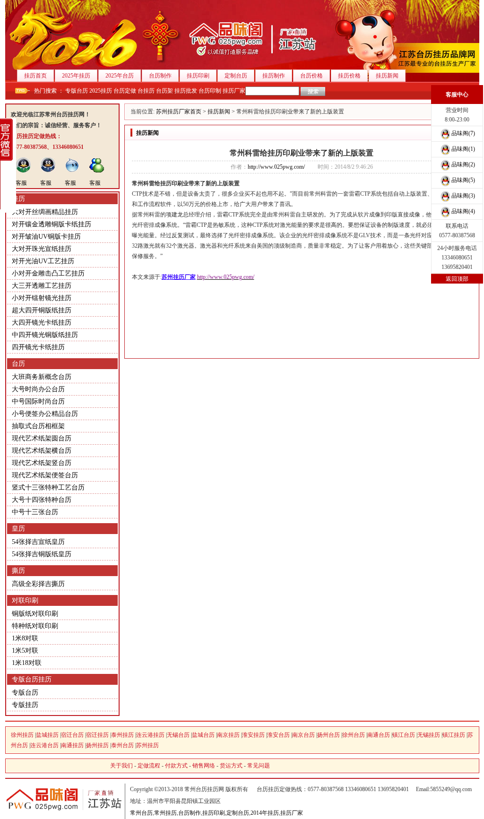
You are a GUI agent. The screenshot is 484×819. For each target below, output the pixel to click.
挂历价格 (349, 75)
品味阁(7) (463, 133)
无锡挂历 (428, 735)
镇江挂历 (453, 735)
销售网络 (203, 765)
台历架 (164, 90)
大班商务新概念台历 (41, 376)
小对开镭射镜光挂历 (41, 298)
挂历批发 (185, 90)
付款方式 (176, 765)
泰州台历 (122, 745)
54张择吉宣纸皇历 (38, 541)
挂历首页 (35, 75)
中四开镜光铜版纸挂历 (45, 334)
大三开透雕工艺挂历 (41, 285)
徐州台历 (353, 735)
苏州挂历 (147, 745)
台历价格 (311, 75)
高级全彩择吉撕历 (38, 583)
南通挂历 (72, 745)
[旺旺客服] (72, 171)
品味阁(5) (463, 180)
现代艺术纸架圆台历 (41, 438)
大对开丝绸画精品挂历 (45, 212)
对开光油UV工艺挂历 (43, 261)
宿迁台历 (72, 735)
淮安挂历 (253, 735)
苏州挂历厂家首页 (178, 111)
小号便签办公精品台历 (45, 413)
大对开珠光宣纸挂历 (41, 248)
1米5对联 (25, 650)
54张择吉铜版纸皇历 (41, 554)
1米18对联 (27, 662)
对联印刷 (25, 600)
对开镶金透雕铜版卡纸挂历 (51, 224)
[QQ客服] (23, 171)
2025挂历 (100, 90)
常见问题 (258, 765)
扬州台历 (328, 735)
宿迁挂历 (97, 735)
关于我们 (121, 765)
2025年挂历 (76, 75)
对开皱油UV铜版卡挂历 (46, 236)
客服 (21, 183)
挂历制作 (273, 75)
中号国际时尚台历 (38, 401)
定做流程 (149, 765)
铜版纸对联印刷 (35, 613)
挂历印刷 (198, 75)
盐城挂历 (47, 735)
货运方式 (231, 765)
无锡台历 (178, 735)
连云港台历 (44, 745)
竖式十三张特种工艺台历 (48, 487)
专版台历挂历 (32, 679)
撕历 (18, 570)
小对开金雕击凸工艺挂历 (48, 273)
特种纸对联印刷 (35, 625)
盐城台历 (203, 735)
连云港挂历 (150, 735)
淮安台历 (278, 735)
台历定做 (124, 90)
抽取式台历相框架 (38, 426)
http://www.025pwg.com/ (276, 167)
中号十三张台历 (35, 512)
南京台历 (303, 735)
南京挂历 (228, 735)
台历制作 (160, 75)
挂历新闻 (387, 75)
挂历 (18, 198)
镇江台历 (403, 735)
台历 (18, 363)
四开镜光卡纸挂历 (38, 347)
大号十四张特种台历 (41, 499)
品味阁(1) (463, 149)
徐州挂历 (22, 735)
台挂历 (146, 90)
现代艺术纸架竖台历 (41, 462)
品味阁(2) (463, 164)
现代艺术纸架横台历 (41, 450)
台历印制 (210, 90)
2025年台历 (119, 75)
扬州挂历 (97, 745)
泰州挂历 (122, 735)
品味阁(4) (463, 211)
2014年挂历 (265, 813)
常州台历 (141, 813)
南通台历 (378, 735)
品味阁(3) (463, 195)
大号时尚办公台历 (38, 389)
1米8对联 (25, 638)
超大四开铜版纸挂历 (41, 310)
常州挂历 (165, 813)
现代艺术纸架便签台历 (45, 475)
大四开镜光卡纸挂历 (41, 322)
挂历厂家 (234, 90)
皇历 (18, 528)
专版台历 (76, 90)
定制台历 (236, 75)
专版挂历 (25, 704)
